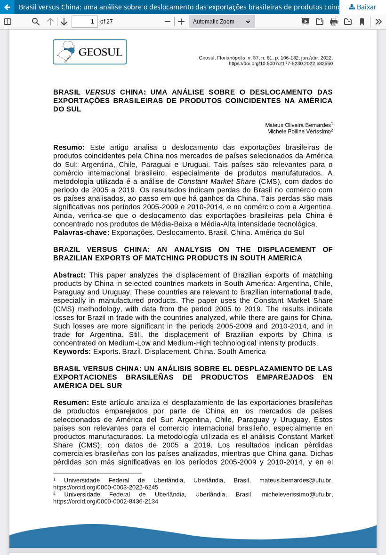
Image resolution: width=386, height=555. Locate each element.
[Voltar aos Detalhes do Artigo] (7, 7)
